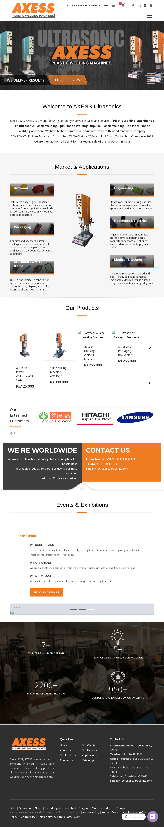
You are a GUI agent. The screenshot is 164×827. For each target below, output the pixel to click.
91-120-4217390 (99, 5)
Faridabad (70, 808)
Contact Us (66, 760)
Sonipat (121, 808)
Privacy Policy (91, 812)
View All (16, 426)
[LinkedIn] (139, 5)
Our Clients (88, 745)
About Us (65, 750)
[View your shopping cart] (122, 5)
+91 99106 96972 (81, 5)
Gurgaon (84, 808)
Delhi (13, 808)
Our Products (68, 755)
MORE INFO (35, 396)
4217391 (115, 750)
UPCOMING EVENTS (46, 592)
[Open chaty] (152, 816)
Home (63, 745)
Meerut (110, 808)
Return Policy (27, 817)
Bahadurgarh (53, 808)
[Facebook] (133, 5)
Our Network (89, 750)
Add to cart (25, 396)
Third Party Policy (69, 817)
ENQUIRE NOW (68, 79)
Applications (89, 755)
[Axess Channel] (151, 5)
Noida (38, 808)
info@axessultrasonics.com (135, 780)
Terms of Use (110, 812)
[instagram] (145, 5)
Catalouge (88, 760)
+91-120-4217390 (141, 745)
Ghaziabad (25, 808)
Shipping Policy (47, 817)
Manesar (97, 808)
